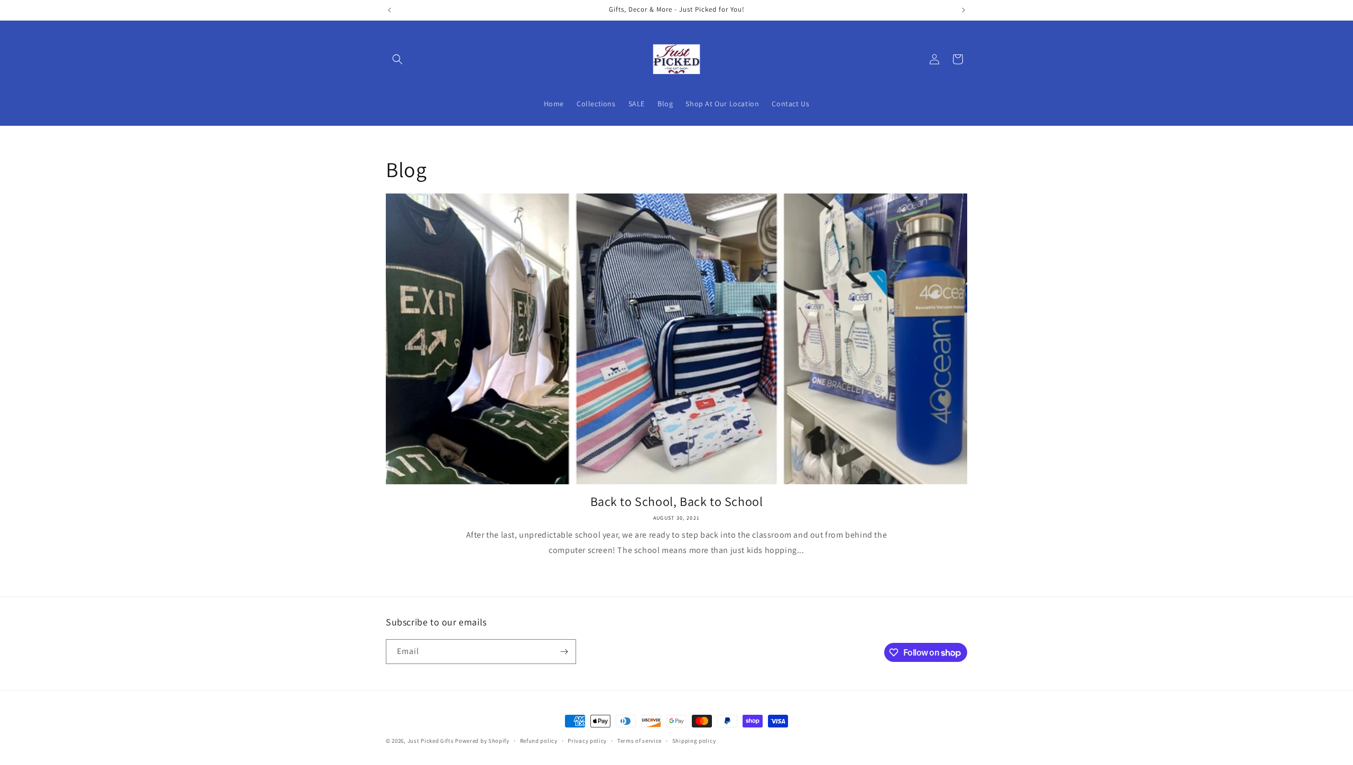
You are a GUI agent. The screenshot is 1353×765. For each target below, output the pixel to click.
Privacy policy (587, 740)
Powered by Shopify (482, 740)
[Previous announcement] (389, 10)
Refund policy (539, 740)
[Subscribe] (564, 651)
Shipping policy (694, 740)
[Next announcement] (963, 10)
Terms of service (639, 740)
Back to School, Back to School (676, 501)
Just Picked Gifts (430, 740)
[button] (397, 59)
